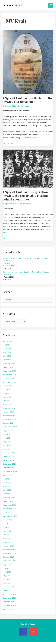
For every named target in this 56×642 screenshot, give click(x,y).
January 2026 (8, 367)
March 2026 (8, 360)
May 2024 (7, 442)
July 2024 (6, 434)
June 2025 (7, 393)
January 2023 (8, 501)
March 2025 (8, 404)
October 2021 (8, 557)
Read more (37, 138)
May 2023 (7, 486)
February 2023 (9, 497)
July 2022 (6, 524)
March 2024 (8, 449)
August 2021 (8, 564)
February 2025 (9, 408)
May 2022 (7, 531)
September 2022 (10, 516)
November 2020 (9, 598)
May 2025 (7, 397)
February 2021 (8, 587)
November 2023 (9, 464)
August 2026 (8, 341)
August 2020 (8, 609)
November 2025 (9, 375)
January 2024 (8, 457)
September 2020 (10, 605)
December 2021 (9, 550)
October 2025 (8, 378)
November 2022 (9, 509)
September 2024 (10, 427)
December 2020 (9, 594)
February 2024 (9, 453)
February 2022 (9, 542)
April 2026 (7, 356)
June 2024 (7, 438)
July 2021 (6, 568)
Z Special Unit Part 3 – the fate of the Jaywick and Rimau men (27, 99)
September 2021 (9, 561)
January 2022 (8, 546)
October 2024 (8, 423)
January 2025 (8, 412)
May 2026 (7, 352)
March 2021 (7, 583)
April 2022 (7, 535)
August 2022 (8, 520)
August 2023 (8, 475)
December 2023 (9, 460)
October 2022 (8, 512)
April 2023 (7, 490)
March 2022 (8, 538)
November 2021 (9, 553)
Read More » (8, 143)
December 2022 (9, 505)
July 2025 (6, 390)
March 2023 (8, 494)
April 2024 (7, 445)
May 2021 (6, 576)
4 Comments (23, 106)
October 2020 (8, 602)
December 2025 (9, 371)
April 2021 (6, 579)
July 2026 (6, 345)
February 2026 (9, 363)
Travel (7, 263)
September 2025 (10, 382)
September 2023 (10, 471)
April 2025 (7, 401)
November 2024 (9, 419)
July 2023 (6, 479)
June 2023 (7, 483)
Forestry (7, 274)
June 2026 (7, 349)
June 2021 (7, 572)
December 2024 (9, 416)
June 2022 (7, 527)
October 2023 (8, 468)
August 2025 (8, 386)
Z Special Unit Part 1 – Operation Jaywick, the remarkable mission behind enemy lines (25, 195)
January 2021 (8, 591)
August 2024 (8, 430)
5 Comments (25, 204)
